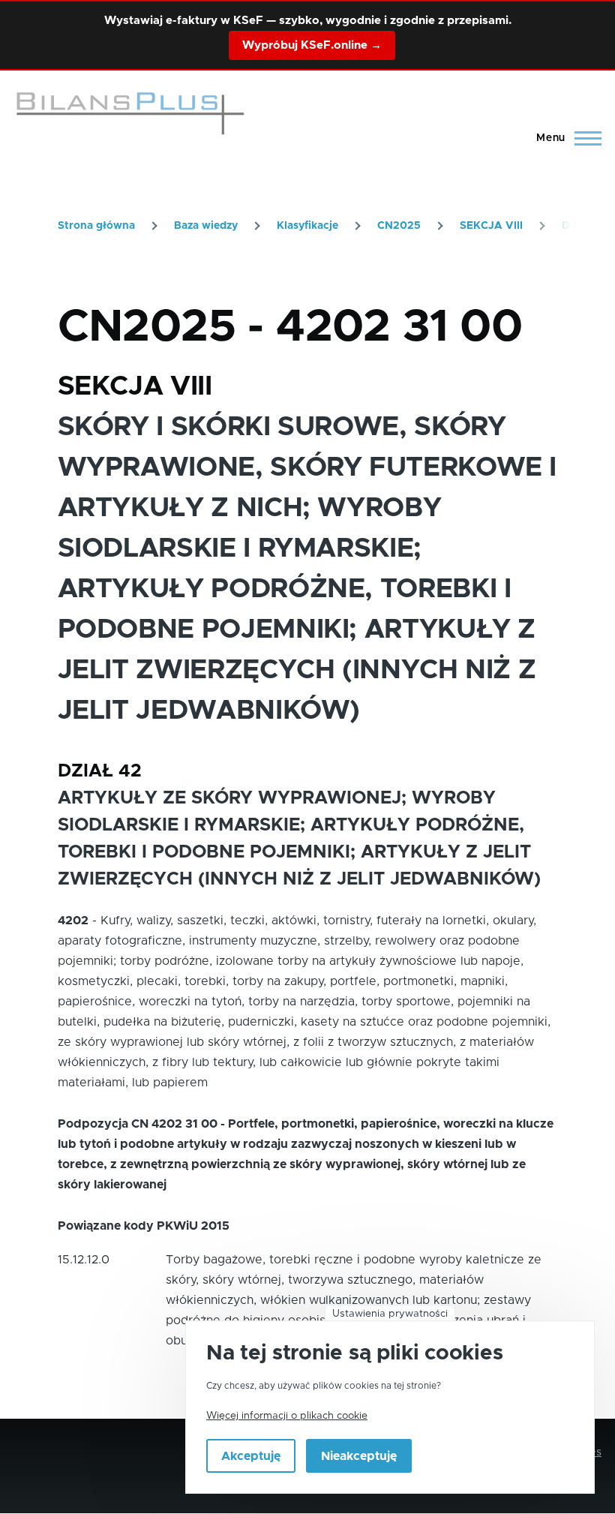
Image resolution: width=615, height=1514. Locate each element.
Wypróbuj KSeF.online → (312, 45)
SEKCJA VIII (491, 226)
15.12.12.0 (84, 1260)
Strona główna (96, 226)
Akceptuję (250, 1456)
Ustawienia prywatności (390, 1313)
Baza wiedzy (206, 226)
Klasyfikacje (307, 226)
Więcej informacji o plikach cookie (287, 1415)
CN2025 (399, 226)
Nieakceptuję (359, 1456)
